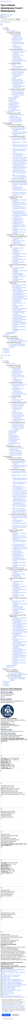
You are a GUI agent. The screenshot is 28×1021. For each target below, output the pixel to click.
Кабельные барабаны (18, 93)
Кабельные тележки (18, 90)
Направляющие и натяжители (17, 75)
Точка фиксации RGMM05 (20, 298)
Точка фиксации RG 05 (19, 211)
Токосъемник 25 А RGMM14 (18, 251)
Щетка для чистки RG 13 (19, 179)
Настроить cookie (7, 1018)
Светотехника (17, 41)
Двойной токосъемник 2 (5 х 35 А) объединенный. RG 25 (20, 150)
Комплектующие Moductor (20, 182)
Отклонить (15, 1015)
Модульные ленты (18, 73)
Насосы (12, 100)
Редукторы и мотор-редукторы (18, 53)
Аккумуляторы (17, 68)
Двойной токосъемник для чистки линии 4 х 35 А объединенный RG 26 (20, 164)
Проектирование (11, 332)
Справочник (10, 111)
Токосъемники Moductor (19, 138)
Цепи (14, 78)
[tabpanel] (14, 688)
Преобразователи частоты (20, 51)
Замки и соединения (18, 72)
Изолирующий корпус (19, 240)
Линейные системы (18, 55)
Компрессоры (13, 104)
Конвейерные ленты (18, 71)
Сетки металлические (19, 82)
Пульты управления (18, 92)
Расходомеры (13, 107)
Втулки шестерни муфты (19, 60)
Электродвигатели (18, 59)
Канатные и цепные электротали (18, 95)
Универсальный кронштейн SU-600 (18, 218)
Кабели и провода (18, 38)
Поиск (18, 19)
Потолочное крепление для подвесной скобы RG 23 (19, 208)
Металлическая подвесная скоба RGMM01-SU (20, 296)
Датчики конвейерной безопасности (19, 87)
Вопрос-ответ (10, 333)
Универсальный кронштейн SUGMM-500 (19, 319)
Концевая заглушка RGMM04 (18, 279)
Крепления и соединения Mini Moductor (19, 285)
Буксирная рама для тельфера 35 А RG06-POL (20, 213)
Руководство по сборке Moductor (18, 341)
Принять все (6, 1015)
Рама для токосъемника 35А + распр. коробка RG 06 (20, 173)
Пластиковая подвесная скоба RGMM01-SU (19, 293)
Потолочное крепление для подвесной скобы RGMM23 (19, 313)
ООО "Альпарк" (11, 30)
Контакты (6, 352)
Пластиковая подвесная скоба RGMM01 (19, 288)
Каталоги (6, 335)
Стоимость (6, 351)
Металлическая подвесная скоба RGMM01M (20, 291)
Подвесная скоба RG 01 (19, 202)
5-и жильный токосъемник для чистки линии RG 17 (20, 161)
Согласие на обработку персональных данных (16, 121)
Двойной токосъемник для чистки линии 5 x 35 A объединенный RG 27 (20, 169)
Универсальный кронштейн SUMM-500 (19, 316)
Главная (6, 27)
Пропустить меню (5, 22)
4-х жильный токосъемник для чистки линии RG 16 (20, 158)
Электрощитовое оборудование (17, 47)
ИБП (14, 65)
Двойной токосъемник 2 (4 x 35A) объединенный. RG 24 (20, 146)
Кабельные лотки (17, 39)
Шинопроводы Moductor (19, 128)
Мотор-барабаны (17, 79)
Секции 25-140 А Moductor (20, 132)
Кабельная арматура (18, 42)
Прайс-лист (7, 348)
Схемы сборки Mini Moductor (17, 344)
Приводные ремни (18, 80)
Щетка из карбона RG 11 (19, 178)
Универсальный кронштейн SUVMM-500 (19, 321)
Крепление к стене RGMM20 (18, 306)
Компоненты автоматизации (17, 57)
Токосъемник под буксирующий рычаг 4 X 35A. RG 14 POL (19, 155)
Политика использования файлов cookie (16, 115)
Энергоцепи (13, 108)
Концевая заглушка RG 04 (20, 192)
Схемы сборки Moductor (16, 339)
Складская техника (15, 110)
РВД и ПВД (13, 99)
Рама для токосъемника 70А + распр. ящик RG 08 (20, 176)
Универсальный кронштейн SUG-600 (18, 221)
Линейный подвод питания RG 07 (18, 187)
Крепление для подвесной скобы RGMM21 (20, 309)
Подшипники (16, 62)
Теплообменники (14, 103)
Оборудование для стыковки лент (18, 84)
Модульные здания (15, 106)
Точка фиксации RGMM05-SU (17, 300)
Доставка (6, 349)
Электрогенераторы (18, 66)
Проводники (16, 242)
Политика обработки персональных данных (16, 118)
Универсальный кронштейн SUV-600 (18, 224)
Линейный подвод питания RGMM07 (18, 274)
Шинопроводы (14, 97)
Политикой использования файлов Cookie (11, 1005)
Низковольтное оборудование (17, 36)
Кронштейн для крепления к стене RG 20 (20, 216)
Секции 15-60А (17, 243)
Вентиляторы (13, 101)
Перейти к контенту (6, 1)
